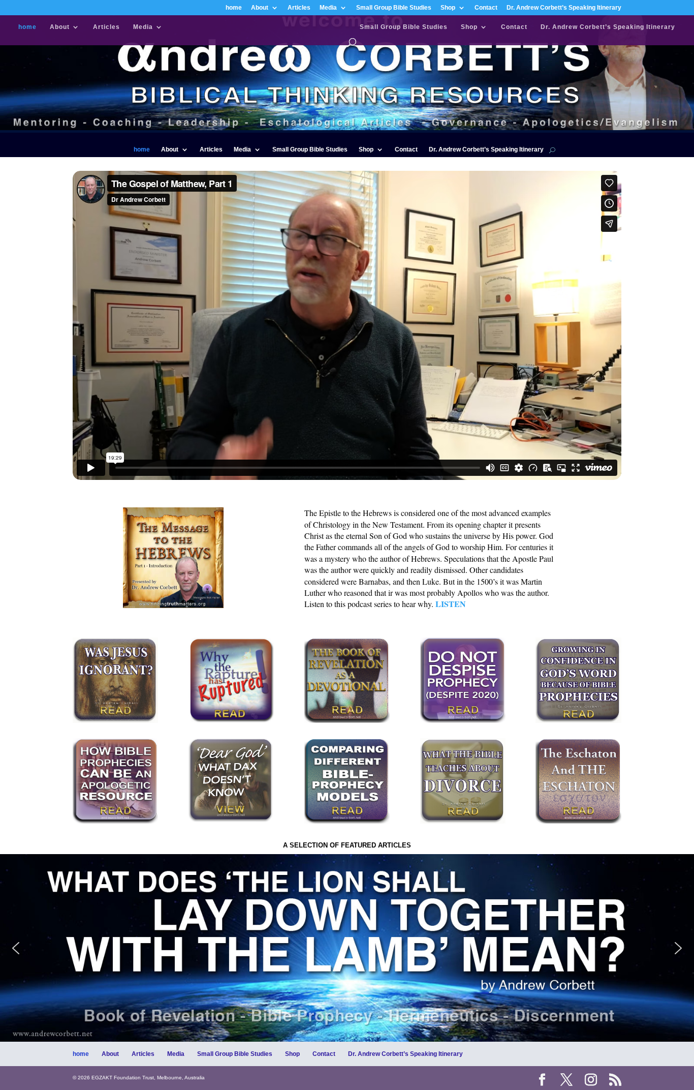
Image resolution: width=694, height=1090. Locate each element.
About (259, 8)
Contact (486, 8)
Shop (447, 8)
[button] (347, 948)
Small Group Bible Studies (393, 8)
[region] (347, 948)
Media (328, 8)
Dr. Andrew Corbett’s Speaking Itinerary (564, 8)
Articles (299, 8)
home (234, 8)
